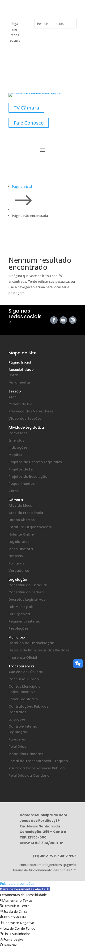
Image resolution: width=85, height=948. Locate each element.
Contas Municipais (24, 686)
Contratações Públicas (28, 706)
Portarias (16, 563)
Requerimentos (21, 483)
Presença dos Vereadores (31, 411)
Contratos (17, 712)
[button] (25, 889)
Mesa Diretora (20, 549)
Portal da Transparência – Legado (38, 761)
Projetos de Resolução (27, 476)
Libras (13, 375)
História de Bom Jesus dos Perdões (38, 650)
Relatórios (17, 746)
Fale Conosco (29, 123)
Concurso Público (23, 679)
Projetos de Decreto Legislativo (35, 462)
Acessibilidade (21, 369)
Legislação (17, 579)
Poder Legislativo (23, 699)
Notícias (15, 556)
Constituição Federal (26, 592)
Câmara (15, 500)
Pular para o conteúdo (17, 883)
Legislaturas (19, 541)
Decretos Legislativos (26, 599)
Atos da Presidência (25, 512)
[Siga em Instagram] (28, 43)
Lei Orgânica (19, 614)
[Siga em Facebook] (27, 24)
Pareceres (17, 739)
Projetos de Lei (20, 469)
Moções (15, 454)
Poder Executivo (22, 691)
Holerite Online (21, 534)
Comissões (18, 433)
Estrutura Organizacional (30, 527)
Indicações (18, 447)
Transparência (21, 666)
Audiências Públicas (25, 672)
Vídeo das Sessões (25, 418)
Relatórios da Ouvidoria (29, 775)
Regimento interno (24, 621)
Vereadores (18, 570)
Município (16, 637)
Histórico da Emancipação (31, 643)
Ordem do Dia (20, 404)
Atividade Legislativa (26, 427)
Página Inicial (19, 362)
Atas (12, 397)
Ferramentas (19, 382)
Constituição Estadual (27, 585)
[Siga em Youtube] (27, 33)
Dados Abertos (21, 519)
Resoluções (18, 628)
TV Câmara (26, 108)
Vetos (13, 491)
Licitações (17, 719)
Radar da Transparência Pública (36, 768)
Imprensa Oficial (22, 657)
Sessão (14, 391)
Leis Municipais (21, 606)
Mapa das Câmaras (25, 754)
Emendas (16, 440)
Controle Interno (22, 726)
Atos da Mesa (20, 505)
